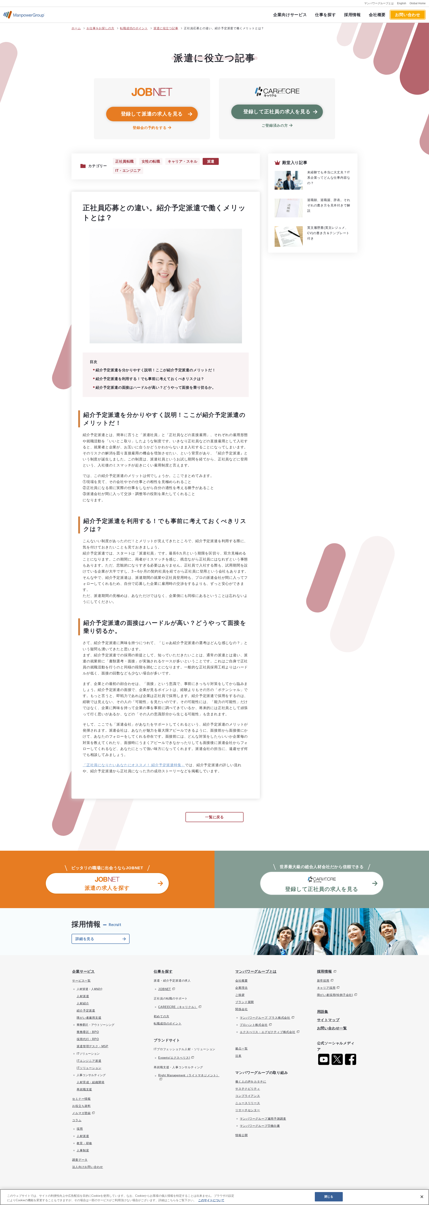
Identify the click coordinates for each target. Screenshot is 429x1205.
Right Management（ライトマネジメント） (188, 1075)
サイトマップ (328, 1020)
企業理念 (241, 987)
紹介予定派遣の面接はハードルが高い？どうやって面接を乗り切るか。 (156, 387)
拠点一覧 (241, 1048)
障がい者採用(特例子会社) (335, 995)
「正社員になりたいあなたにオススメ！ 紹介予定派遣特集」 (134, 765)
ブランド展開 (244, 1002)
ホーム (76, 28)
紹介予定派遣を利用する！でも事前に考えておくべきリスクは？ (150, 379)
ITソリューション (89, 1068)
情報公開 (241, 1135)
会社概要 (377, 15)
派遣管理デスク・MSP (92, 1046)
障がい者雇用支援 (89, 1017)
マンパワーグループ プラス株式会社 (265, 1017)
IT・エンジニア (128, 170)
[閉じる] (422, 1197)
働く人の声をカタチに (250, 1081)
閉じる (328, 1196)
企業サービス (83, 971)
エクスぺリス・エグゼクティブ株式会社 (267, 1032)
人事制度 (83, 1150)
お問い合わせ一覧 (332, 1028)
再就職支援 (84, 1089)
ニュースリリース (247, 1103)
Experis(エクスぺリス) (174, 1057)
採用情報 (352, 15)
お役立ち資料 (81, 1106)
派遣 (210, 161)
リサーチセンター (247, 1110)
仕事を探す (325, 15)
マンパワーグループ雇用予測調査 (263, 1118)
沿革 (238, 1056)
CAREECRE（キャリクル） (177, 1007)
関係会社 (241, 1009)
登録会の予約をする (149, 128)
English (401, 3)
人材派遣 (83, 996)
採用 (80, 1128)
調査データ (80, 1159)
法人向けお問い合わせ (87, 1167)
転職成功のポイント (134, 28)
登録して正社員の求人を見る (277, 111)
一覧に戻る (214, 817)
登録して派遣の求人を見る (152, 114)
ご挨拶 (239, 995)
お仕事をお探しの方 (100, 28)
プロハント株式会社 (253, 1025)
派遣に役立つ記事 (166, 28)
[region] (214, 1197)
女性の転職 (151, 161)
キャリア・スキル (182, 161)
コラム (76, 1120)
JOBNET (164, 989)
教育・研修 (84, 1143)
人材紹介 (83, 1003)
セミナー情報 (81, 1098)
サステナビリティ (247, 1088)
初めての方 (161, 1016)
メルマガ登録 (81, 1113)
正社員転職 (124, 161)
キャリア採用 (326, 987)
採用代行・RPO (88, 1039)
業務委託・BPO (88, 1032)
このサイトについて (211, 1200)
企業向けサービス (290, 15)
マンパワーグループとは (379, 3)
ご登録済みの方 (275, 125)
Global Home (418, 3)
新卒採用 (323, 980)
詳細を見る (85, 939)
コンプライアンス (247, 1096)
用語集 (322, 1012)
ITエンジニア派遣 (89, 1060)
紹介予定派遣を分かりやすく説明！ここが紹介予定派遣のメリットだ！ (156, 370)
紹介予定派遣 (86, 1010)
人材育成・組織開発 (90, 1082)
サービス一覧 (81, 980)
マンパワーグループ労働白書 (260, 1125)
